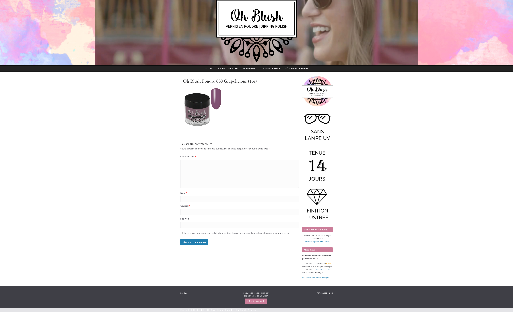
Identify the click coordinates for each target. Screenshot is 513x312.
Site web (184, 218)
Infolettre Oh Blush (256, 301)
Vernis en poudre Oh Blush (317, 241)
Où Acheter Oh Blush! (296, 68)
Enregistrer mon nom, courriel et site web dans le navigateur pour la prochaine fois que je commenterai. (236, 233)
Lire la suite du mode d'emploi (315, 277)
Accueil (209, 68)
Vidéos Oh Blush (271, 68)
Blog (331, 293)
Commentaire (188, 156)
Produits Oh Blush (228, 68)
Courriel (185, 205)
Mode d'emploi (250, 68)
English (183, 293)
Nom (183, 192)
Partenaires (322, 293)
